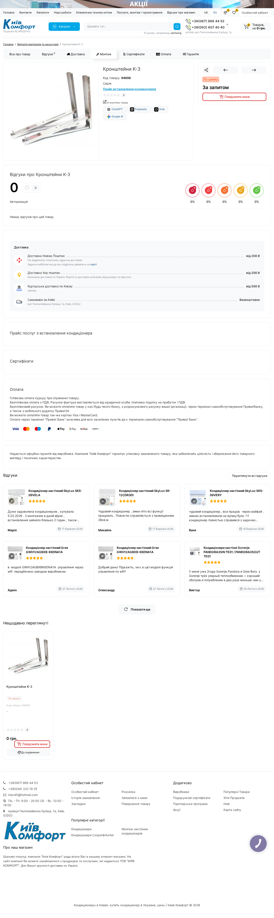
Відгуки (48, 54)
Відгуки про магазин (181, 12)
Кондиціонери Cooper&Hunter (92, 835)
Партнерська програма (190, 804)
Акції (176, 810)
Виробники (181, 792)
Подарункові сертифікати (191, 798)
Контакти (25, 12)
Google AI (117, 116)
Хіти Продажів (233, 798)
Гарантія (192, 54)
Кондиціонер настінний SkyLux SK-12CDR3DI (145, 493)
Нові (226, 804)
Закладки (78, 804)
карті (94, 264)
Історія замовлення (85, 798)
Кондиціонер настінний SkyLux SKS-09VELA (55, 493)
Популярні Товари (236, 792)
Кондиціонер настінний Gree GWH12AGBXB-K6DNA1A (47, 550)
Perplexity (140, 109)
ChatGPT (117, 109)
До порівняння (30, 752)
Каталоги (43, 12)
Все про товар (19, 54)
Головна (8, 12)
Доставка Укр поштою (44, 273)
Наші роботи (62, 12)
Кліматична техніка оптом (94, 12)
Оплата (165, 54)
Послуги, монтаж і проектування (139, 12)
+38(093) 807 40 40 (208, 27)
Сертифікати (135, 54)
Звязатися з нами (134, 798)
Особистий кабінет (255, 12)
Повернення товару (136, 804)
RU (215, 12)
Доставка (77, 54)
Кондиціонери (81, 829)
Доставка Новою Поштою (46, 256)
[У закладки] (28, 683)
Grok (161, 109)
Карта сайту (232, 810)
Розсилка (128, 792)
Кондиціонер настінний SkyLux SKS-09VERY (237, 493)
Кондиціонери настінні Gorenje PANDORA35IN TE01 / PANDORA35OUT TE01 (232, 552)
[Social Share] (206, 70)
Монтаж (105, 54)
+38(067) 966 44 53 (207, 21)
